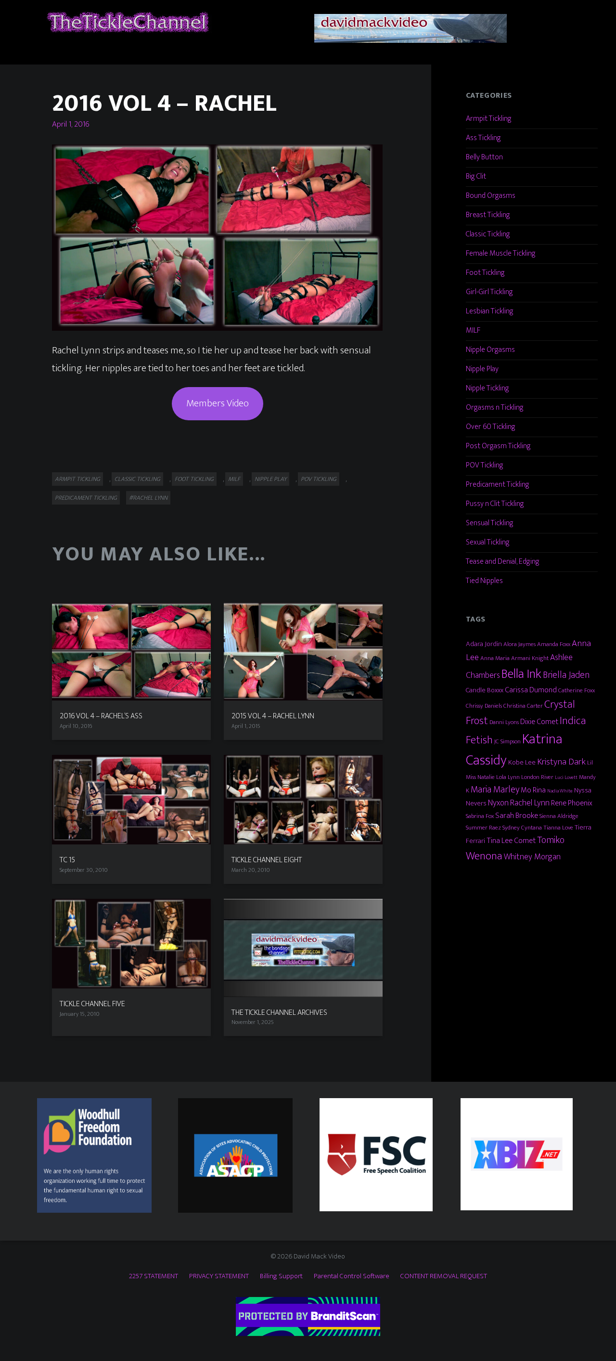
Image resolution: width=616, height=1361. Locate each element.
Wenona (484, 856)
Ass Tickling (483, 137)
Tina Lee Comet (511, 840)
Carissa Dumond (531, 690)
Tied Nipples (484, 580)
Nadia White (560, 791)
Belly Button (484, 157)
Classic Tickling (137, 479)
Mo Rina (533, 790)
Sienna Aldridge (558, 816)
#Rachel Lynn (148, 498)
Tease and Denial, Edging (502, 561)
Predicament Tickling (86, 498)
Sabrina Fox (480, 816)
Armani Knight (530, 658)
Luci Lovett (566, 777)
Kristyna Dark (561, 761)
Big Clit (476, 176)
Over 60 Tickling (490, 426)
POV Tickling (318, 479)
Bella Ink (521, 674)
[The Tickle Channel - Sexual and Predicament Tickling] (127, 21)
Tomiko (551, 840)
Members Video (217, 403)
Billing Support (281, 1276)
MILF (234, 479)
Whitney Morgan (532, 857)
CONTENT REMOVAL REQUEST (443, 1276)
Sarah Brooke (516, 815)
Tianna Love (558, 827)
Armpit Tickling (77, 479)
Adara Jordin (484, 644)
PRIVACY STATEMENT (219, 1276)
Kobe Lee (522, 762)
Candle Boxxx (484, 690)
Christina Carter (523, 705)
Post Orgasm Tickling (498, 446)
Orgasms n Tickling (495, 407)
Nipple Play (270, 479)
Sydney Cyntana (522, 827)
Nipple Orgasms (490, 349)
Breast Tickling (488, 214)
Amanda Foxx (553, 644)
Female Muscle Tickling (501, 253)
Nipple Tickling (487, 388)
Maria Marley (495, 789)
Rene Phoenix (571, 803)
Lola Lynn (508, 777)
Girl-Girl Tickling (489, 291)
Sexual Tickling (488, 542)
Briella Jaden (566, 675)
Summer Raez (483, 827)
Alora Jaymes (519, 644)
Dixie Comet (539, 721)
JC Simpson (507, 741)
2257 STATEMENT (153, 1276)
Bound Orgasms (490, 195)
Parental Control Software (351, 1276)
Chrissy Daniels (484, 705)
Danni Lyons (504, 722)
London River (537, 777)
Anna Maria (495, 658)
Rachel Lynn (530, 803)
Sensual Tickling (489, 523)
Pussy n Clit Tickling (495, 503)
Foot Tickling (194, 479)
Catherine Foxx (576, 690)
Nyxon (498, 803)
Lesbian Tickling (489, 311)
